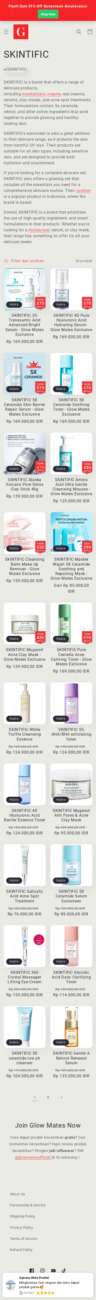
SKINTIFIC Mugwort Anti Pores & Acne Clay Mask (71, 815)
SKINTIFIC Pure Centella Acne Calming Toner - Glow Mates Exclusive (71, 657)
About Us (17, 1194)
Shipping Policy (22, 1216)
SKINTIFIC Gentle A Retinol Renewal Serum (71, 1058)
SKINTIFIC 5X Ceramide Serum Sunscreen (71, 896)
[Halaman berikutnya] (61, 1097)
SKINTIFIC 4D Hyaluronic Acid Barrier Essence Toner (24, 815)
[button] (6, 31)
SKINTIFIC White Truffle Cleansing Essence (24, 734)
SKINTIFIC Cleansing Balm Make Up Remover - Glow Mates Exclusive (25, 566)
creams (54, 94)
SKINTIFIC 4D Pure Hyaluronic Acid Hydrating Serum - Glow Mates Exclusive (71, 322)
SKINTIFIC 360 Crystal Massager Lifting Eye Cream (25, 977)
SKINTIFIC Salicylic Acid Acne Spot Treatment (24, 896)
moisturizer (39, 230)
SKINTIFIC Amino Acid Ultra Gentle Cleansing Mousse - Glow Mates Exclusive (71, 487)
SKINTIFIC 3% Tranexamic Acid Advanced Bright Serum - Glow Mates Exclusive (24, 325)
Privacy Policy (21, 1228)
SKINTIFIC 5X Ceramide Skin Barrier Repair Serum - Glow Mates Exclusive (24, 407)
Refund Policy (21, 1250)
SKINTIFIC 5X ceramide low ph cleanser (24, 1058)
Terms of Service (23, 1239)
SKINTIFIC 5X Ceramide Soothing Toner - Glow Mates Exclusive (71, 407)
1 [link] (35, 1097)
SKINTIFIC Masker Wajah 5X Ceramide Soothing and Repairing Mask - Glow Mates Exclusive (71, 569)
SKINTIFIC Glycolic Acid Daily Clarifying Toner (71, 977)
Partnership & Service (28, 1205)
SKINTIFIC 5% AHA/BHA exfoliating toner (71, 734)
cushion (83, 190)
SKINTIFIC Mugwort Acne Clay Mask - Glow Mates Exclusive (25, 654)
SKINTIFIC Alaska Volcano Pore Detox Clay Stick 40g (24, 484)
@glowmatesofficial (33, 1157)
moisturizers (33, 94)
